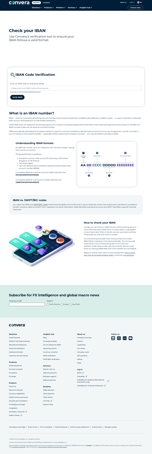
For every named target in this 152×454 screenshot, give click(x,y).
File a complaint (46, 427)
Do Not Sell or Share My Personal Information (53, 447)
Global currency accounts (18, 397)
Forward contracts (16, 369)
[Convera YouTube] (130, 338)
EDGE (79, 373)
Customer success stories (18, 356)
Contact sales (135, 8)
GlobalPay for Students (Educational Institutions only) (90, 381)
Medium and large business (19, 341)
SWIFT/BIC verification (51, 359)
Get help (46, 401)
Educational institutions (18, 345)
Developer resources (17, 412)
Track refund (48, 397)
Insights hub (85, 8)
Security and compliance (18, 401)
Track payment (48, 394)
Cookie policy (97, 427)
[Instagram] (119, 338)
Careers (80, 341)
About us (123, 2)
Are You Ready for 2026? (52, 345)
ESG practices (82, 356)
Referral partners (49, 380)
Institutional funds (16, 352)
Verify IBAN (17, 97)
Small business (14, 338)
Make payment (48, 390)
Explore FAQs (48, 404)
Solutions (36, 8)
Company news (83, 352)
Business (36, 2)
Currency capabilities (17, 394)
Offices (79, 359)
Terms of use (32, 427)
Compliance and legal (17, 427)
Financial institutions (17, 348)
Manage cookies (111, 427)
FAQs (79, 363)
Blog (45, 338)
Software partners (50, 373)
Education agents (49, 376)
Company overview (84, 338)
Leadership (81, 345)
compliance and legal (18, 447)
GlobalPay (81, 376)
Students (46, 2)
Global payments (15, 366)
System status (14, 415)
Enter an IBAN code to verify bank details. (27, 84)
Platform (60, 8)
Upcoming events (50, 348)
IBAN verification (49, 356)
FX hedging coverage (17, 404)
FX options (13, 373)
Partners (71, 8)
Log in (131, 2)
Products (48, 8)
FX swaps (12, 376)
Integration (13, 408)
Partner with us (49, 369)
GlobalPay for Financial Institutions (90, 386)
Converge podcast (50, 341)
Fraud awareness (61, 427)
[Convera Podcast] (125, 338)
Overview (12, 386)
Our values (81, 348)
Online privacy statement (79, 427)
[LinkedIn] (113, 338)
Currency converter (50, 352)
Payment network (16, 390)
